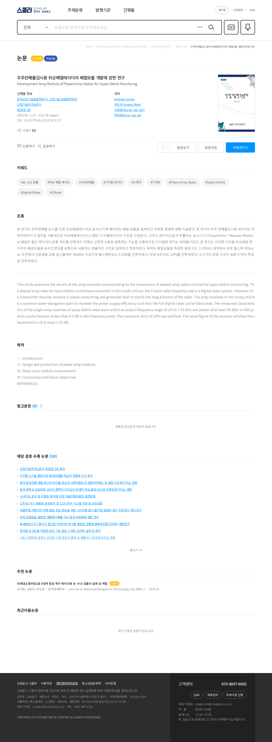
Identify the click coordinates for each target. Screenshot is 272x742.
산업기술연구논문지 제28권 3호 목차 (42, 469)
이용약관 (46, 683)
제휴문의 (212, 695)
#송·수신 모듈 (29, 182)
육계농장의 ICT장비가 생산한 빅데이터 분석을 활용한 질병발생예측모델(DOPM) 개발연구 (74, 524)
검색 (210, 30)
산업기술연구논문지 (29, 104)
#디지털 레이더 (112, 182)
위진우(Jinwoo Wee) (127, 104)
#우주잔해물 (86, 182)
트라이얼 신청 (234, 695)
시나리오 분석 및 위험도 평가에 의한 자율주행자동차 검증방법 (58, 496)
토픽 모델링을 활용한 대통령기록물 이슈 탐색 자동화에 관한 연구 (59, 517)
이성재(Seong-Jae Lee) (129, 110)
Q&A (197, 695)
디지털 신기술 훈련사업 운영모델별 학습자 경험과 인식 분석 (56, 475)
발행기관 (102, 10)
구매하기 (238, 147)
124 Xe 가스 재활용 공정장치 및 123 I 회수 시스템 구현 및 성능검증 (61, 503)
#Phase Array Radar (182, 182)
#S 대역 (136, 182)
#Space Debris (215, 182)
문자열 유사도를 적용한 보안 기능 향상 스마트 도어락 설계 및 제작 (60, 531)
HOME (89, 46)
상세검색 (198, 30)
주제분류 (75, 10)
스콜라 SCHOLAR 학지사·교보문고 (33, 12)
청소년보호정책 (91, 683)
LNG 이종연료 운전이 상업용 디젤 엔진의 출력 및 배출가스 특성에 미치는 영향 (67, 538)
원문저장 (211, 147)
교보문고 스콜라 (27, 683)
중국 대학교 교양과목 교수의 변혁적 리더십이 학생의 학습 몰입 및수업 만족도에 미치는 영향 (76, 489)
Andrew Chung (124, 99)
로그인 (222, 9)
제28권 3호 (24, 110)
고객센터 (238, 10)
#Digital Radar (31, 192)
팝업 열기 (40, 406)
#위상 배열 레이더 (59, 182)
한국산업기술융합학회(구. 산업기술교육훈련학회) (47, 99)
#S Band (55, 192)
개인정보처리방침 (67, 683)
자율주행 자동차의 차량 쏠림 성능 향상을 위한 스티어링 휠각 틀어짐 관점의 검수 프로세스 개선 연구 (81, 510)
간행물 (129, 10)
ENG (252, 10)
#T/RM (155, 182)
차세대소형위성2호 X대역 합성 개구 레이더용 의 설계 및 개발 (62, 584)
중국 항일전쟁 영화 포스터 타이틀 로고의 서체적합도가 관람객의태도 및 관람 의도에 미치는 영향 (78, 482)
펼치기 (134, 550)
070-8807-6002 (233, 684)
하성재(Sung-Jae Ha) (128, 115)
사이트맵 (110, 683)
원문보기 (183, 147)
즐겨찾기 (163, 147)
